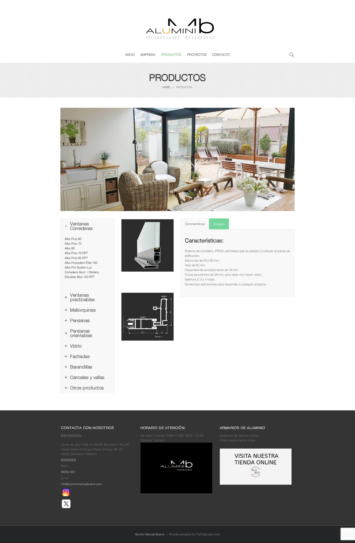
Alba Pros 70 (73, 243)
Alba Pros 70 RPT (76, 253)
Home (166, 87)
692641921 (68, 472)
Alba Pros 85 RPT (76, 258)
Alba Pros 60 (73, 239)
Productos (171, 54)
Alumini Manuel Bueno (149, 534)
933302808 (68, 460)
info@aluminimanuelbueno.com (81, 484)
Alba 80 (70, 248)
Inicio (130, 54)
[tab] (195, 223)
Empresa (148, 54)
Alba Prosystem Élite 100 (81, 262)
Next (180, 316)
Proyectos (196, 54)
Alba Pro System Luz (78, 267)
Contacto (221, 54)
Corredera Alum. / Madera (82, 272)
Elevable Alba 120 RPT (80, 277)
